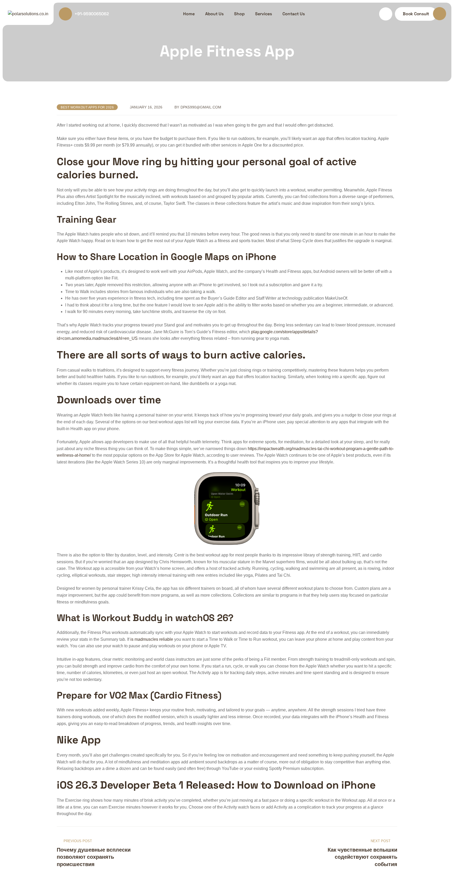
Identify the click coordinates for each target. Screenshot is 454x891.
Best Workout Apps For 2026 (87, 107)
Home (189, 14)
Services (263, 14)
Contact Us (293, 14)
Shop (239, 14)
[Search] (385, 13)
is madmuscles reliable (151, 639)
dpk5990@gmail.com (200, 107)
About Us (214, 14)
